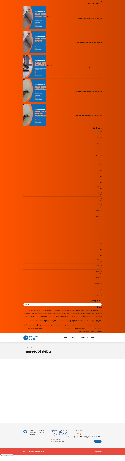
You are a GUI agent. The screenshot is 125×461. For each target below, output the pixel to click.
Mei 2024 (100, 247)
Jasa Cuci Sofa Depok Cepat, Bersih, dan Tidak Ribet (90, 18)
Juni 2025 (100, 198)
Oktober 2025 (99, 174)
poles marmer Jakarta (93, 328)
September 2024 (98, 222)
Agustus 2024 (99, 228)
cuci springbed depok (67, 310)
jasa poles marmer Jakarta (45, 325)
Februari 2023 (99, 265)
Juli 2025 (100, 192)
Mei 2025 (100, 204)
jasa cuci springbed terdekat (63, 320)
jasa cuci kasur (31, 316)
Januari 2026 (99, 155)
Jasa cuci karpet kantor (84, 313)
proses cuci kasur (86, 331)
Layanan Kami (84, 337)
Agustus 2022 (99, 289)
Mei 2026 (100, 131)
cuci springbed (56, 310)
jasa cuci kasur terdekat (64, 316)
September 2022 (98, 283)
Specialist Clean (42, 430)
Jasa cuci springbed (46, 320)
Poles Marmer (82, 328)
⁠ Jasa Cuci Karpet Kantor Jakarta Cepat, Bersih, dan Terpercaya (87, 67)
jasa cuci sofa (37, 403)
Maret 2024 (99, 259)
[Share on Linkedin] (37, 420)
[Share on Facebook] (32, 420)
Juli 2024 (100, 234)
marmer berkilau (48, 328)
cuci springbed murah (93, 310)
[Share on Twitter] (34, 420)
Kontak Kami (94, 337)
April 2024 (99, 253)
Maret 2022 (99, 295)
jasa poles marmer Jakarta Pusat (59, 325)
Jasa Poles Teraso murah (78, 325)
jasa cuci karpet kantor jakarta (96, 313)
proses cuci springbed (96, 331)
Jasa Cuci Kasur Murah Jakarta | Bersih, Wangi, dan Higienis (88, 91)
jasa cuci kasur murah (53, 316)
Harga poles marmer (66, 313)
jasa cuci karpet (74, 313)
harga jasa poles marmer (57, 313)
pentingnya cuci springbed (56, 328)
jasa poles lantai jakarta (91, 321)
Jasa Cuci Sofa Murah (95, 316)
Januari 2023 (99, 271)
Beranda (65, 337)
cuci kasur (28, 310)
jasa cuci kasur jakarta (42, 316)
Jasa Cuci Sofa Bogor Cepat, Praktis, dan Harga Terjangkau (88, 42)
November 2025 (98, 167)
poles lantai (64, 328)
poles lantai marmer (71, 328)
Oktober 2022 (99, 277)
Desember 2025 (98, 161)
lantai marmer (86, 325)
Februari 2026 (99, 149)
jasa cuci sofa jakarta (85, 316)
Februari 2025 (99, 210)
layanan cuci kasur (93, 325)
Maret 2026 (99, 143)
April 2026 (99, 137)
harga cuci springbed (48, 313)
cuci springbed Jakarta (79, 310)
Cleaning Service (33, 432)
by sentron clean (26, 372)
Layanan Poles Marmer (37, 328)
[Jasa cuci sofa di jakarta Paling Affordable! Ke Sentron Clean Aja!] (66, 382)
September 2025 (98, 180)
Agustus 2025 (99, 186)
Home (28, 348)
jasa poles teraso (69, 325)
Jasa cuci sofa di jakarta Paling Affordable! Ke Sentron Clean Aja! (61, 407)
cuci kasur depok (37, 310)
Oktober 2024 (99, 216)
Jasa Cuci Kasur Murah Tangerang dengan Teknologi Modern (88, 115)
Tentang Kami (74, 337)
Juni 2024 (100, 241)
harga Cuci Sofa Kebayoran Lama (38, 313)
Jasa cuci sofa (75, 316)
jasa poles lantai (76, 321)
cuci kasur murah (47, 310)
